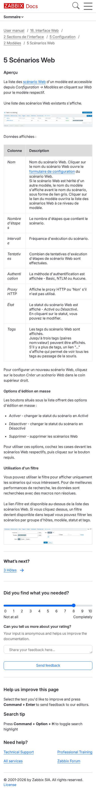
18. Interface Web (44, 30)
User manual (14, 30)
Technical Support (19, 752)
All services (13, 761)
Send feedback (48, 665)
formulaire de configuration (52, 171)
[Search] (75, 6)
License (10, 784)
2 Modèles (12, 43)
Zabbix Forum (68, 761)
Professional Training (74, 752)
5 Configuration (62, 36)
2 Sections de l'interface (24, 36)
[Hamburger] (88, 6)
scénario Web (34, 81)
